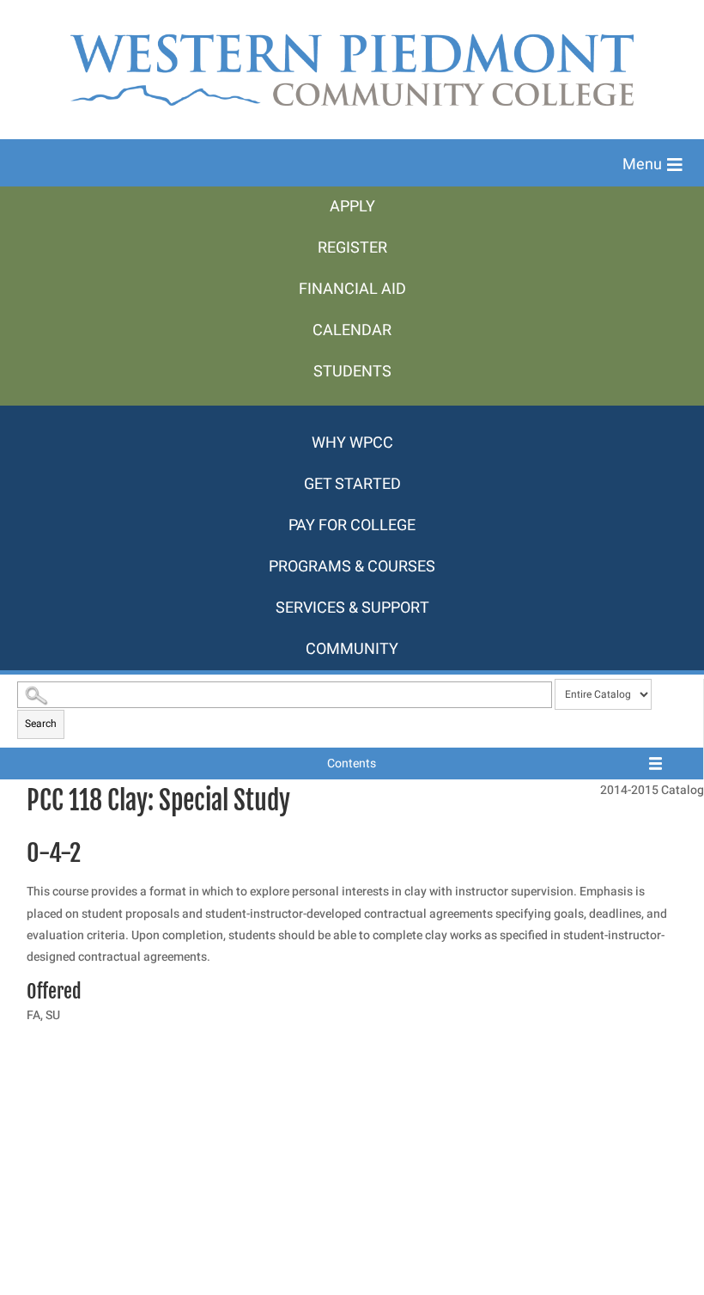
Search (41, 723)
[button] (652, 165)
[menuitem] (352, 207)
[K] (352, 414)
